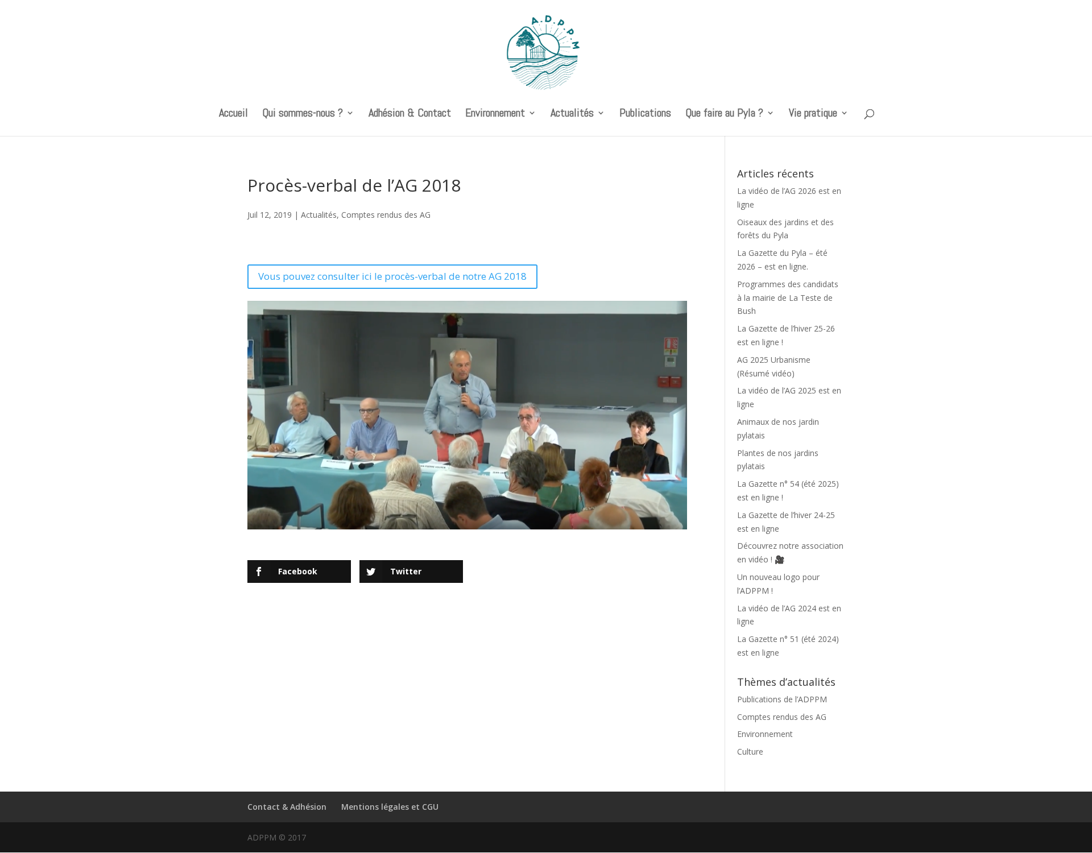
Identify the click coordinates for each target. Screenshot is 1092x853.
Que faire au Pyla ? (724, 114)
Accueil (233, 114)
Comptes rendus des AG (386, 214)
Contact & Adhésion (286, 806)
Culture (750, 751)
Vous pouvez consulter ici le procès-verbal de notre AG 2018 (392, 276)
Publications (645, 114)
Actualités (572, 114)
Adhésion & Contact (410, 114)
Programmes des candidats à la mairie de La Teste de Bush (787, 298)
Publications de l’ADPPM (782, 699)
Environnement (495, 114)
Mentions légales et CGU (390, 806)
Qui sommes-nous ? (302, 114)
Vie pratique (813, 114)
